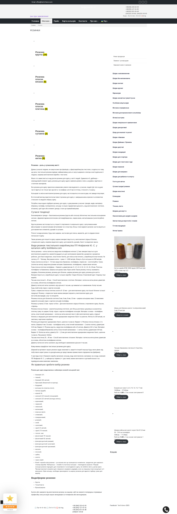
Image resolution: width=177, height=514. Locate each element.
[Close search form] (165, 2)
